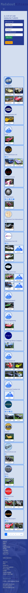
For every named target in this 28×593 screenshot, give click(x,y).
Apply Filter (9, 37)
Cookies (5, 570)
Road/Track (5, 554)
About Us (5, 562)
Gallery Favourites (7, 558)
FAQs (4, 563)
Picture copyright (7, 572)
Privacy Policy (6, 569)
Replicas (5, 542)
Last (21, 534)
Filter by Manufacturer (10, 32)
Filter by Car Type (9, 22)
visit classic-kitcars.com (8, 584)
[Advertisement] (14, 61)
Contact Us (5, 565)
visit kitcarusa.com (7, 586)
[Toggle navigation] (4, 8)
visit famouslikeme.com (8, 587)
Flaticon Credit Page (8, 574)
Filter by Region (9, 27)
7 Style (4, 545)
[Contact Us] (7, 157)
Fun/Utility (5, 550)
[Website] (5, 157)
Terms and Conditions (8, 567)
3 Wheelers (5, 552)
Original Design (6, 547)
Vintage (5, 548)
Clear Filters (9, 42)
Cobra (4, 543)
